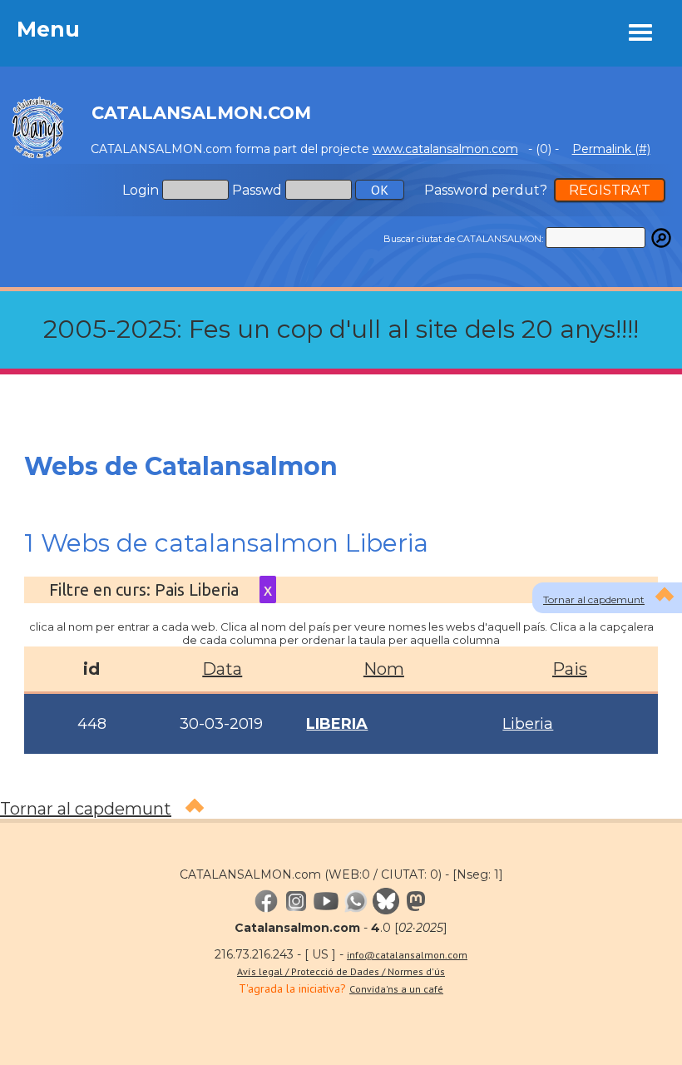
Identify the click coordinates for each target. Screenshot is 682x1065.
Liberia (527, 724)
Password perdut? (485, 190)
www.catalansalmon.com (445, 148)
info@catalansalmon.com (407, 955)
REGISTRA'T (609, 190)
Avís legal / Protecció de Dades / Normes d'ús (341, 971)
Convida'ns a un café (396, 989)
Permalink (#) (611, 148)
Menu (48, 29)
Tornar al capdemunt (594, 599)
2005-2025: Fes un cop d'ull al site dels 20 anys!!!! (341, 329)
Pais (569, 669)
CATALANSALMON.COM (201, 112)
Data (222, 669)
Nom (383, 669)
